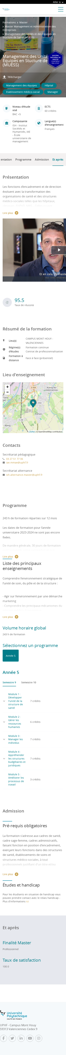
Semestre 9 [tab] (9, 682)
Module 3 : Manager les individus (15, 739)
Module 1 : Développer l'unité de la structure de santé (15, 700)
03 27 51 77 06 (14, 458)
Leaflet (32, 431)
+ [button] (7, 387)
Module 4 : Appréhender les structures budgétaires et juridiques (17, 758)
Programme (23, 159)
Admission (42, 159)
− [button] (7, 392)
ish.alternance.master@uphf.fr (24, 474)
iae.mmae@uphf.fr (17, 462)
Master (23, 22)
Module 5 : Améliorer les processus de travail (16, 779)
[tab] (11, 656)
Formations (9, 22)
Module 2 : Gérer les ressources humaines (14, 722)
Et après (57, 159)
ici (27, 901)
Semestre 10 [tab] (28, 682)
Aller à (57, 2)
